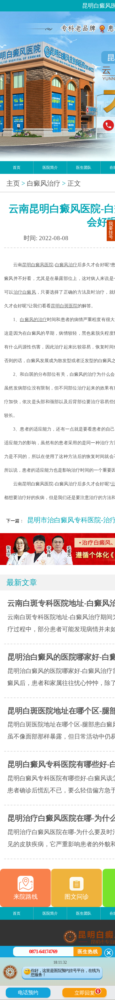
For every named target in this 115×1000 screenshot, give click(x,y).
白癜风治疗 (43, 183)
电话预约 (28, 992)
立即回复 (86, 992)
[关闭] (108, 953)
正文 (74, 183)
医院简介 (50, 167)
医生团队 (83, 167)
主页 (13, 183)
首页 (16, 167)
